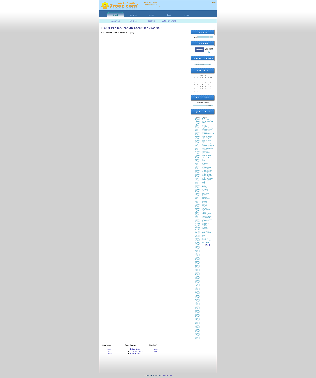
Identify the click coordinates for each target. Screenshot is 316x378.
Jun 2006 (197, 289)
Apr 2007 (197, 276)
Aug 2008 (197, 254)
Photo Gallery (135, 353)
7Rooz (203, 118)
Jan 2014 (197, 187)
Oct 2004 (197, 317)
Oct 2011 (197, 224)
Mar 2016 (197, 159)
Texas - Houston (206, 232)
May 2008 (197, 258)
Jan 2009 (197, 247)
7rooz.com (167, 375)
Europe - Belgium (206, 168)
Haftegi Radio (135, 349)
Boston (204, 134)
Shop (155, 351)
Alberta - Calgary (206, 119)
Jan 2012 (197, 220)
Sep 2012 (197, 209)
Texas (203, 230)
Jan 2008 (197, 264)
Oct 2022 (197, 122)
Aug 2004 (197, 319)
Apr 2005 (197, 308)
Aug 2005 (197, 303)
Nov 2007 (197, 266)
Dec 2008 (197, 249)
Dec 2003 (197, 330)
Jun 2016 (197, 155)
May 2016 (197, 156)
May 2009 (197, 242)
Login (213, 2)
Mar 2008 (197, 261)
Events (115, 14)
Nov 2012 (197, 206)
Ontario (204, 212)
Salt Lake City (205, 223)
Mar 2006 (197, 293)
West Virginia (205, 242)
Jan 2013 (197, 204)
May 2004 (197, 323)
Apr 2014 (197, 183)
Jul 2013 (197, 196)
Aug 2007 (197, 270)
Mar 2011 (197, 234)
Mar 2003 (197, 336)
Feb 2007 (197, 279)
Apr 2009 (197, 243)
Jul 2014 (197, 179)
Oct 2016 (197, 152)
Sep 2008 (197, 253)
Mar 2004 (197, 326)
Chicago (204, 160)
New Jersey (205, 205)
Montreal (204, 204)
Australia (204, 125)
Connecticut (205, 163)
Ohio (203, 211)
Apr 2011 (197, 232)
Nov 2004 (197, 315)
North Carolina (206, 209)
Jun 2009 (197, 240)
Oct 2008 (197, 251)
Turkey (203, 235)
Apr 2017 (197, 147)
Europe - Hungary (207, 175)
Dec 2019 (197, 126)
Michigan (204, 201)
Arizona (204, 122)
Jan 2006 (197, 296)
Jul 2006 (197, 288)
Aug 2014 (197, 178)
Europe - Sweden (207, 179)
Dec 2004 (197, 314)
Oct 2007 (197, 268)
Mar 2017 (197, 148)
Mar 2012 (197, 217)
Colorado (204, 162)
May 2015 (197, 167)
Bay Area (204, 126)
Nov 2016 (197, 151)
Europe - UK (205, 181)
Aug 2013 (197, 194)
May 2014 (197, 182)
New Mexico (205, 206)
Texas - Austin (205, 231)
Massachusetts (206, 198)
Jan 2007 (197, 280)
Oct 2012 (197, 208)
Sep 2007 (197, 269)
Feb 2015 (197, 171)
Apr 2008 (197, 259)
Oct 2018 (197, 136)
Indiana (204, 186)
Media (151, 14)
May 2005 (197, 307)
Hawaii (203, 183)
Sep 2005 (197, 302)
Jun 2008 (197, 257)
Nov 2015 (197, 163)
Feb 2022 (197, 125)
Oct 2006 (197, 284)
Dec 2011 (197, 221)
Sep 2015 (197, 166)
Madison (204, 196)
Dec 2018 (197, 133)
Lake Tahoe (205, 190)
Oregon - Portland (207, 219)
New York (204, 208)
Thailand (204, 234)
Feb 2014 (197, 186)
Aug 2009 (197, 238)
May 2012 (197, 215)
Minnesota (204, 202)
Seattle (204, 224)
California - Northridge (208, 145)
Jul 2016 (197, 153)
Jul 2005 (197, 304)
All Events (115, 20)
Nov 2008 (197, 250)
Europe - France (206, 172)
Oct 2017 (197, 144)
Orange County (206, 217)
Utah (203, 236)
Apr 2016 (197, 158)
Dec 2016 (197, 149)
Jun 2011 (197, 230)
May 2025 (197, 119)
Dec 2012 (197, 205)
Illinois (203, 185)
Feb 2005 (197, 311)
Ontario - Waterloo (207, 216)
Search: (195, 37)
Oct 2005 (197, 300)
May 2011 (197, 231)
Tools (169, 14)
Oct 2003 (197, 333)
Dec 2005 (197, 298)
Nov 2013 (197, 190)
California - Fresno (207, 139)
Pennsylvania (205, 220)
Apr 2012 (197, 216)
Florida (203, 182)
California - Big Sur (207, 136)
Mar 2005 (197, 310)
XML (208, 244)
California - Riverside (207, 148)
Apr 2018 (197, 141)
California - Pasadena (208, 147)
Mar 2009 (197, 245)
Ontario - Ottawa (206, 213)
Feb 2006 (197, 295)
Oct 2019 (197, 128)
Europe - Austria (206, 167)
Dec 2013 (197, 189)
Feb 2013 (197, 202)
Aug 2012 (197, 211)
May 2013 (197, 198)
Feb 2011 (197, 235)
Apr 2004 (197, 325)
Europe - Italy (205, 177)
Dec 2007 (197, 265)
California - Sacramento (205, 150)
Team (108, 351)
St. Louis (204, 227)
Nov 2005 (197, 299)
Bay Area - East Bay (207, 128)
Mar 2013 (197, 201)
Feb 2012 (197, 219)
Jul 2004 (197, 321)
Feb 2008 (197, 262)
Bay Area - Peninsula (208, 129)
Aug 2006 (197, 287)
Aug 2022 (197, 124)
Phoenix (204, 221)
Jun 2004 (197, 322)
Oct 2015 (197, 164)
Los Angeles (205, 193)
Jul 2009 (197, 239)
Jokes (187, 14)
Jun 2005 (197, 306)
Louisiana (204, 194)
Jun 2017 (197, 145)
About (109, 349)
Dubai (203, 166)
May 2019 (197, 130)
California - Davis (206, 137)
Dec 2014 (197, 174)
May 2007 (197, 274)
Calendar (133, 14)
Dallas (203, 164)
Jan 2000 (197, 337)
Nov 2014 (197, 175)
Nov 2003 (197, 332)
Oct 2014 (197, 177)
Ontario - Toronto (206, 215)
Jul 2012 (197, 212)
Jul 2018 (197, 137)
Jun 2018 (197, 139)
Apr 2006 (197, 292)
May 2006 (197, 291)
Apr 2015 (197, 168)
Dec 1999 (197, 338)
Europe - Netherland (207, 178)
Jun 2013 (197, 197)
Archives (151, 20)
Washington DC (206, 240)
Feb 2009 (197, 246)
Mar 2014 (197, 185)
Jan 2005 (197, 312)
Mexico (204, 200)
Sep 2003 (197, 334)
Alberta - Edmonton (207, 121)
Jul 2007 (197, 272)
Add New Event (169, 20)
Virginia (204, 239)
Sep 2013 (197, 193)
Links (156, 349)
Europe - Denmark (207, 170)
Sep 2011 (197, 226)
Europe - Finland (206, 171)
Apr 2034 (197, 118)
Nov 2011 (197, 223)
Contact (109, 353)
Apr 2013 (197, 200)
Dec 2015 (197, 162)
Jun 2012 (197, 213)
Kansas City (205, 189)
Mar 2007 (197, 277)
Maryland (204, 197)
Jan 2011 (197, 236)
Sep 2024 (197, 121)
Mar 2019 (197, 132)
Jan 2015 (197, 172)
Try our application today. (209, 51)
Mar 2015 (197, 170)
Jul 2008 (197, 255)
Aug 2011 (197, 227)
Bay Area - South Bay (208, 133)
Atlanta (204, 124)
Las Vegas (205, 192)
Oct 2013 (197, 192)
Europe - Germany (207, 174)
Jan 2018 (197, 143)
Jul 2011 (198, 228)
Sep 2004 (197, 318)
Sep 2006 (197, 285)
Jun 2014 (197, 181)
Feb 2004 (197, 327)
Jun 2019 (197, 129)
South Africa (205, 226)
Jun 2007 (197, 273)
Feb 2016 (197, 160)
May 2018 (197, 140)
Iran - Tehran (205, 187)
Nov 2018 (197, 134)
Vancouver (205, 238)
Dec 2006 (197, 281)
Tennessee (205, 228)
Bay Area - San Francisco (206, 131)
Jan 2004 (197, 329)
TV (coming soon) (136, 351)
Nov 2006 (197, 283)
